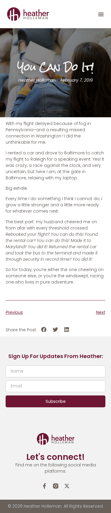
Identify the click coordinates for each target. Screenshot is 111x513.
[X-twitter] (67, 486)
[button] (100, 14)
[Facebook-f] (44, 486)
